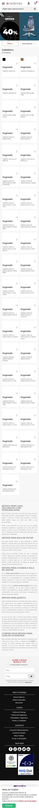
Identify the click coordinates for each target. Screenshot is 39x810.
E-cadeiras (32, 641)
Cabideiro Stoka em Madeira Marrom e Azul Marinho (9, 248)
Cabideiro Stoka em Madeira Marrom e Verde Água (10, 226)
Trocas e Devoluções (19, 738)
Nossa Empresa (19, 697)
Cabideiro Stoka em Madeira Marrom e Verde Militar (10, 270)
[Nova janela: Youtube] (19, 749)
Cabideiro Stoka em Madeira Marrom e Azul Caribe (9, 292)
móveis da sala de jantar (20, 585)
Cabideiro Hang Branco (9, 93)
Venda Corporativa (19, 700)
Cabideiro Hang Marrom (28, 71)
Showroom (19, 703)
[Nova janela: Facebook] (11, 749)
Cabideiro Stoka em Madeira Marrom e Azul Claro (9, 204)
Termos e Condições (19, 720)
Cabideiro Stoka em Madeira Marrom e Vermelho (8, 358)
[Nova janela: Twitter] (24, 749)
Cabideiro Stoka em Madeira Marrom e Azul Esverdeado (9, 182)
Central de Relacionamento (19, 730)
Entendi (9, 806)
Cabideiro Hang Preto (9, 71)
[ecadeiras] (14, 3)
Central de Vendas (19, 733)
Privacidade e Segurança (19, 718)
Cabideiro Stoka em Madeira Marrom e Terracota (26, 314)
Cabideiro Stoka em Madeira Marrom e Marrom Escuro (28, 336)
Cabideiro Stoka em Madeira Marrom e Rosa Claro (10, 402)
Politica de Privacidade (27, 801)
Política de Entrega (19, 712)
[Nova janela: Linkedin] (28, 749)
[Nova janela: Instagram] (15, 749)
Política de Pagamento (19, 715)
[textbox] (19, 8)
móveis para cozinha (12, 573)
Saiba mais (28, 682)
